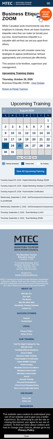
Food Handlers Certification (26, 359)
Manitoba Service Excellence (26, 368)
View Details (37, 83)
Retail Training (27, 365)
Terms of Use (26, 334)
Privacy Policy (26, 430)
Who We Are (26, 294)
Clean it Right (26, 353)
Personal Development (26, 382)
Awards (26, 318)
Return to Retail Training (15, 89)
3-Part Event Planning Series (27, 385)
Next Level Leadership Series (26, 388)
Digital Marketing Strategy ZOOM (36, 180)
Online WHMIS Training (26, 362)
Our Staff (26, 297)
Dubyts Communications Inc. (26, 275)
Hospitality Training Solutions (26, 305)
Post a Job (26, 398)
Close (26, 436)
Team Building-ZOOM (34, 218)
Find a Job (26, 401)
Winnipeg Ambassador (26, 371)
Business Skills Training (26, 356)
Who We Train (26, 347)
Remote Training (26, 379)
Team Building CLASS (34, 212)
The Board (26, 299)
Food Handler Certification (33, 192)
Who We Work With (26, 302)
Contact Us (26, 308)
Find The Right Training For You (26, 344)
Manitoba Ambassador (26, 373)
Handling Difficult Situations (26, 350)
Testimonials (26, 321)
